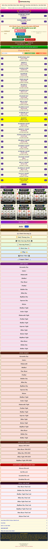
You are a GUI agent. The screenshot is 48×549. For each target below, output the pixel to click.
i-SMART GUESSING (18, 39)
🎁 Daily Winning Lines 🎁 (24, 36)
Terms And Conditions (29, 546)
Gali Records (24, 472)
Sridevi (24, 271)
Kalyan (24, 304)
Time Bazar (24, 282)
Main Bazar (24, 341)
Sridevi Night (24, 311)
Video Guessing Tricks (24, 241)
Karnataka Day (24, 267)
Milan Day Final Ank (24, 498)
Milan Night (24, 330)
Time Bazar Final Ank (24, 487)
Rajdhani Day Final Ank (24, 505)
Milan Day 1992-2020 (24, 453)
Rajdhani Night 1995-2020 (24, 460)
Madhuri (24, 278)
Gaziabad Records (24, 476)
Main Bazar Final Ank (24, 512)
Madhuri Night (24, 308)
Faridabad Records (24, 479)
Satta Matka (36, 539)
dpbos (20, 534)
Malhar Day (24, 345)
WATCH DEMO (30, 39)
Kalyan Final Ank (24, 516)
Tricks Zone (24, 248)
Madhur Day (24, 289)
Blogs (24, 252)
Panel (45, 15)
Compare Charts (24, 259)
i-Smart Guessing (24, 233)
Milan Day (24, 293)
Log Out (26, 226)
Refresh (25, 17)
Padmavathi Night (24, 315)
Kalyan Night (24, 334)
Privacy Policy (21, 546)
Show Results (29, 53)
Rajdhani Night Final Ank (24, 509)
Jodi (2, 15)
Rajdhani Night (24, 337)
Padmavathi (24, 275)
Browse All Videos (24, 222)
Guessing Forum (24, 244)
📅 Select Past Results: (24, 50)
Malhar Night (24, 348)
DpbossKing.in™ (25, 543)
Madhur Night (24, 323)
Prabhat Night (24, 319)
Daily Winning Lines (24, 237)
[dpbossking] (24, 1)
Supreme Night (24, 326)
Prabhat (24, 286)
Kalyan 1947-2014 (24, 446)
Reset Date (41, 53)
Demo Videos (24, 256)
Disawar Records (24, 468)
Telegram (21, 34)
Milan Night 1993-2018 (24, 457)
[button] (24, 230)
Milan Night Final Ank (24, 501)
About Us (17, 546)
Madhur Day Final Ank (24, 490)
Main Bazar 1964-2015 (24, 449)
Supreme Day (24, 300)
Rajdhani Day (24, 297)
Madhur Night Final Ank (24, 494)
